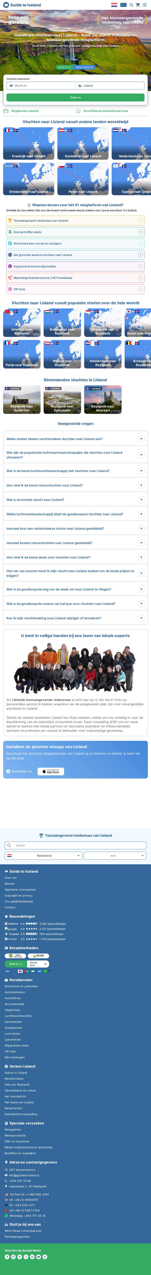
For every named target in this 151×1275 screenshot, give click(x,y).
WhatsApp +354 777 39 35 (27, 1215)
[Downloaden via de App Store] (51, 771)
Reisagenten (13, 1129)
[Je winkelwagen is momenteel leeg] (138, 5)
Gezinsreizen (13, 1021)
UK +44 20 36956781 (24, 1199)
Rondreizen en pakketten (21, 986)
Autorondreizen (15, 992)
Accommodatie (14, 1004)
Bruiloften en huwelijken (20, 1153)
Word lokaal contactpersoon (23, 1230)
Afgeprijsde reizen (17, 1045)
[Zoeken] (131, 5)
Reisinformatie (14, 1078)
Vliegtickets (12, 1010)
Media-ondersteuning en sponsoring (28, 1147)
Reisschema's (13, 1108)
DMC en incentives (17, 1141)
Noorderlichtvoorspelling (21, 1114)
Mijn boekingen (15, 1057)
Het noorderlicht (15, 1096)
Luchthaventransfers (18, 1015)
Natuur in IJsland (16, 1072)
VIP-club (10, 1051)
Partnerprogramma (17, 1236)
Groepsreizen (13, 1027)
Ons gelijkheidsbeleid (19, 901)
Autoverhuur (13, 998)
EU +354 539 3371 (22, 1205)
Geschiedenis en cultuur (20, 1090)
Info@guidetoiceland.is (24, 1175)
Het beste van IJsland (19, 1102)
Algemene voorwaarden (20, 889)
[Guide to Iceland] (22, 5)
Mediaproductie (15, 1135)
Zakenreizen (13, 1039)
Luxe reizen (12, 1033)
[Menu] (145, 5)
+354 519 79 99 (20, 1180)
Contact (10, 907)
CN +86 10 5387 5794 (24, 1210)
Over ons (11, 877)
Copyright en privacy (19, 895)
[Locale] (114, 5)
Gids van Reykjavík (17, 1084)
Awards (9, 883)
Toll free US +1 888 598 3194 (29, 1194)
